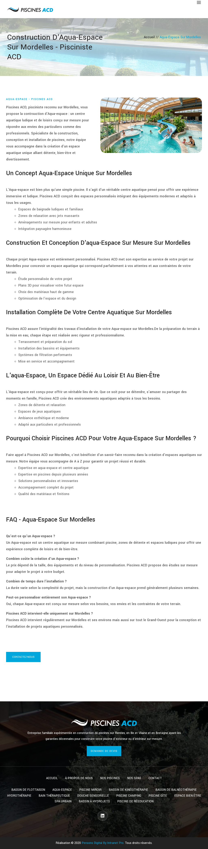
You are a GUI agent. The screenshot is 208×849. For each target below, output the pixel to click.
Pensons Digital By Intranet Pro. (103, 843)
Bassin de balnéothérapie (176, 790)
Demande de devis (104, 751)
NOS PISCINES (110, 778)
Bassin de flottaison (28, 790)
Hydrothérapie (19, 796)
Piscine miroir (90, 790)
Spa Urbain (63, 801)
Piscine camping (128, 796)
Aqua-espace (62, 790)
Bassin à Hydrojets (94, 801)
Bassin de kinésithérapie (128, 790)
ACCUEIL (52, 778)
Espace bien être (187, 796)
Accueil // (152, 37)
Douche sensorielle (93, 796)
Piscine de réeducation (135, 801)
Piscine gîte (157, 796)
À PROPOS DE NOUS (79, 778)
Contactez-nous (23, 657)
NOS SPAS (134, 778)
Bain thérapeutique (54, 796)
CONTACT (155, 778)
